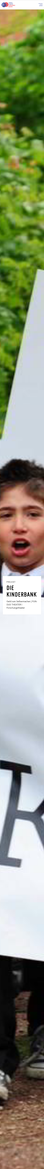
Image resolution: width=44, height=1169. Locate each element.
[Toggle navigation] (40, 4)
